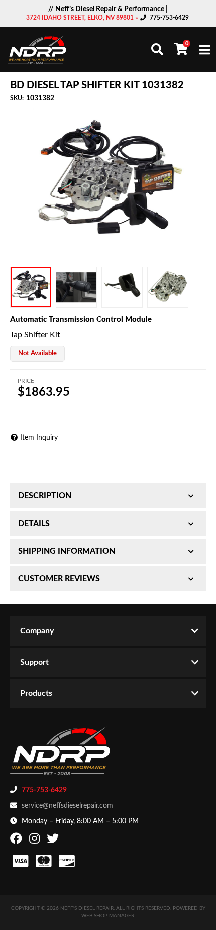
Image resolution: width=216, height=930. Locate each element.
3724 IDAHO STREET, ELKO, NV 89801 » (82, 18)
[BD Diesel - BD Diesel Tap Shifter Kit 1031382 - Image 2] (76, 287)
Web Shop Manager (107, 915)
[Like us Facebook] (17, 841)
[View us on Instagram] (35, 841)
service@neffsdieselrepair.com (67, 805)
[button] (157, 49)
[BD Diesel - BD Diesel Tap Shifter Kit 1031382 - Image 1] (31, 287)
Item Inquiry (39, 437)
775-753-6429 (169, 18)
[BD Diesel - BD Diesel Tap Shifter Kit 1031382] (108, 183)
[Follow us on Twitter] (54, 841)
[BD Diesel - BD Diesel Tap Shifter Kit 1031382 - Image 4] (168, 287)
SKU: (17, 98)
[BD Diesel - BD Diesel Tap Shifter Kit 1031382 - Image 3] (122, 287)
